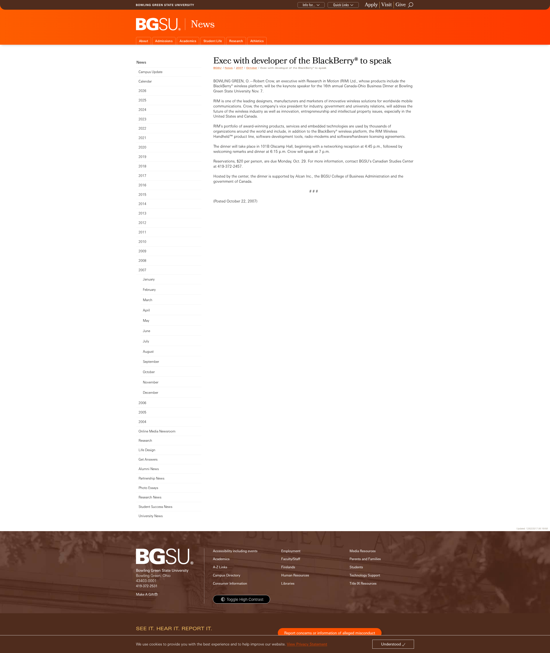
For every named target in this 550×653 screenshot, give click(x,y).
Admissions (164, 41)
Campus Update (150, 72)
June (146, 331)
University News (151, 516)
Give (401, 5)
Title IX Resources (363, 583)
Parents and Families (365, 559)
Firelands (288, 567)
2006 (142, 403)
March (147, 300)
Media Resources (363, 551)
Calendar (145, 81)
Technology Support (365, 575)
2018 (142, 166)
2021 (142, 138)
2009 (142, 251)
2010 (142, 242)
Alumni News (149, 469)
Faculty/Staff (290, 559)
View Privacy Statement (307, 644)
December (150, 393)
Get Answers (148, 459)
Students (356, 567)
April (146, 310)
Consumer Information (230, 583)
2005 (142, 412)
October (251, 67)
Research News (150, 497)
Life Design (147, 450)
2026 (142, 91)
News (229, 67)
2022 (142, 128)
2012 (142, 223)
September (151, 362)
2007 (239, 67)
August (148, 351)
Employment (290, 551)
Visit (386, 5)
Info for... (309, 5)
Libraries (288, 583)
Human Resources (295, 575)
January (149, 279)
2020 (142, 147)
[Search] (411, 5)
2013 (142, 213)
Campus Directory (226, 575)
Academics (188, 41)
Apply (371, 5)
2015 (142, 195)
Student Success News (155, 507)
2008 (142, 261)
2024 (142, 110)
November (150, 382)
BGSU (217, 67)
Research (236, 41)
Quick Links (341, 5)
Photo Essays (148, 488)
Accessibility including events (235, 551)
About (143, 41)
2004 (142, 422)
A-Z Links (220, 567)
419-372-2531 (146, 586)
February (149, 290)
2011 (142, 232)
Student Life (212, 41)
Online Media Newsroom (157, 431)
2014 (142, 204)
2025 (142, 100)
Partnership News (151, 478)
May (146, 321)
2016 (142, 185)
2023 (142, 119)
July (146, 341)
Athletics (257, 41)
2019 (142, 157)
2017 (142, 176)
